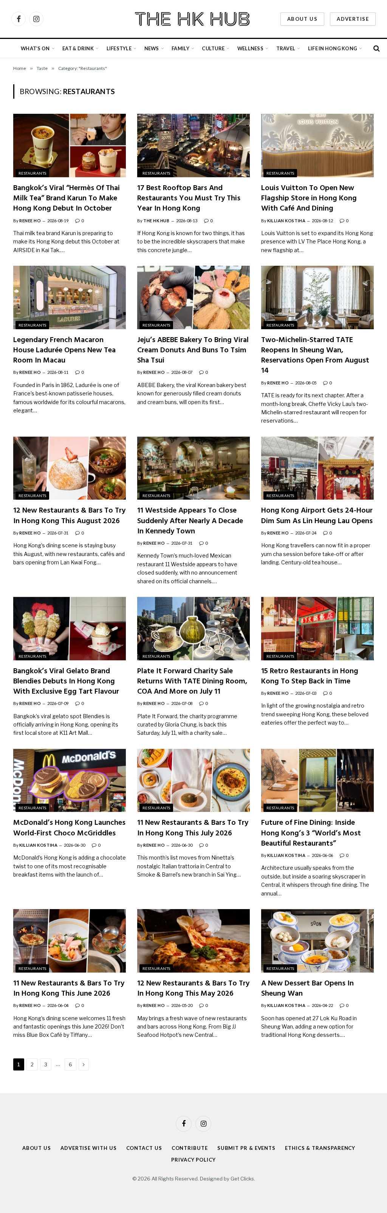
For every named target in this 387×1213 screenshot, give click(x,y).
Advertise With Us (88, 1148)
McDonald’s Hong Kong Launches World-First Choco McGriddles (69, 828)
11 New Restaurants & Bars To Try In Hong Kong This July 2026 (192, 828)
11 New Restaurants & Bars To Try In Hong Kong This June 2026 (68, 989)
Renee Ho (30, 220)
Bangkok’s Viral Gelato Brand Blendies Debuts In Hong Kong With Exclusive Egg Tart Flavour (66, 681)
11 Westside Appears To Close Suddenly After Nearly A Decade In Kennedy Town (190, 521)
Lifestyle (119, 48)
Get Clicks (242, 1179)
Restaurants (32, 173)
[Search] (376, 48)
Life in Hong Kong (332, 48)
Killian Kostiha (286, 220)
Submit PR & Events (246, 1148)
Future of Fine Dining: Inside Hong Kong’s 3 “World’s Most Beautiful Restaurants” (311, 833)
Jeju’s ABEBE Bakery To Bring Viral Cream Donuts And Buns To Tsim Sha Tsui (193, 350)
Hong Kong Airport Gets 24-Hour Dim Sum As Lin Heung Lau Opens (317, 516)
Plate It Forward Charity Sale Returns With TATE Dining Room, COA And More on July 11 (192, 681)
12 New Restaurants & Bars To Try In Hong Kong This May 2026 (193, 989)
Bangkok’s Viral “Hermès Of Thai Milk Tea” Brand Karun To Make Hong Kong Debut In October (66, 198)
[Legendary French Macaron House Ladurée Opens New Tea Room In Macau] (69, 297)
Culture (213, 48)
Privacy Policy (193, 1159)
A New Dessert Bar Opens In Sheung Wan (307, 989)
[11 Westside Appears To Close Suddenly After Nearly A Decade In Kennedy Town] (193, 468)
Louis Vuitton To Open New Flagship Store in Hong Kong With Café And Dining (309, 198)
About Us (302, 19)
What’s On (35, 48)
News (151, 48)
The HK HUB (156, 220)
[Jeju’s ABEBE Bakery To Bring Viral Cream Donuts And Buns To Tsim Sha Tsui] (193, 297)
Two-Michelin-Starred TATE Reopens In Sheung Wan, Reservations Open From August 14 (315, 355)
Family (180, 48)
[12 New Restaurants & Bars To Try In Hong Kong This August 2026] (69, 468)
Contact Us (144, 1148)
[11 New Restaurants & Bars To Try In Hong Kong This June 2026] (69, 941)
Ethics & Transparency (320, 1148)
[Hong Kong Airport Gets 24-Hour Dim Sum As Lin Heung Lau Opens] (317, 468)
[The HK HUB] (193, 19)
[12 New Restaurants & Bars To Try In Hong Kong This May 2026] (193, 941)
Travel (286, 48)
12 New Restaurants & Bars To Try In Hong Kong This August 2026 (69, 516)
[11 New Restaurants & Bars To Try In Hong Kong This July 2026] (193, 780)
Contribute (190, 1148)
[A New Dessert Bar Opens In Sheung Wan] (317, 941)
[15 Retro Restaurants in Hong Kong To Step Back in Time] (317, 628)
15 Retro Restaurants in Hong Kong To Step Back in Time (309, 676)
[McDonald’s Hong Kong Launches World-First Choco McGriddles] (69, 780)
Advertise (353, 19)
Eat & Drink (78, 48)
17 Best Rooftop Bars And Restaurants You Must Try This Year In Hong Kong (188, 198)
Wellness (250, 48)
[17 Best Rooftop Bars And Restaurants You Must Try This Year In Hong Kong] (193, 145)
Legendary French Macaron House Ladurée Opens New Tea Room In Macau (64, 350)
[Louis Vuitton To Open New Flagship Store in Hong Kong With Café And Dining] (317, 145)
